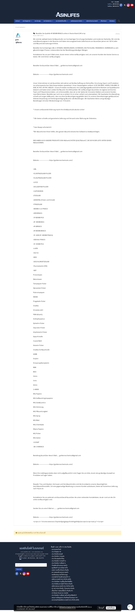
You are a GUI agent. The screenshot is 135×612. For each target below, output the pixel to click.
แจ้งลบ (117, 34)
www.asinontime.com (37, 552)
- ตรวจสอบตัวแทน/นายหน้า (60, 572)
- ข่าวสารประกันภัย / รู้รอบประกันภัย (62, 588)
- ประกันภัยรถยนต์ (57, 554)
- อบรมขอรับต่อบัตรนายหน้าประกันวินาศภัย (65, 600)
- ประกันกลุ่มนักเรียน (57, 558)
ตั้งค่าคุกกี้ (101, 608)
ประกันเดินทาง (48, 21)
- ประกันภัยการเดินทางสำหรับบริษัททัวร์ (64, 595)
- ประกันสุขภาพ (56, 551)
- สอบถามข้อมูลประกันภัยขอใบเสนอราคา (64, 597)
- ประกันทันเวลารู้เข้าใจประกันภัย (61, 584)
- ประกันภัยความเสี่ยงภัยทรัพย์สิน (61, 581)
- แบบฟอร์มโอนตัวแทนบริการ (60, 577)
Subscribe (18, 569)
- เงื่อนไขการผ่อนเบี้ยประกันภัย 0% (62, 590)
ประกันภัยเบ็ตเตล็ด (61, 21)
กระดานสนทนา (20, 27)
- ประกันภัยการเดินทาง (58, 563)
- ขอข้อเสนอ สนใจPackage (59, 574)
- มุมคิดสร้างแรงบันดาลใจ (59, 567)
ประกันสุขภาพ (27, 21)
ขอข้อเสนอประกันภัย (76, 21)
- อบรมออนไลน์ (56, 549)
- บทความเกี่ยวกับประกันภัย (60, 570)
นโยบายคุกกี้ (31, 609)
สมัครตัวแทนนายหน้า (92, 21)
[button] (119, 21)
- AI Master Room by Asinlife (59, 593)
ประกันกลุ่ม (38, 21)
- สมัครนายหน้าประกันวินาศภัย (61, 579)
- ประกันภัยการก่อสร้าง (58, 561)
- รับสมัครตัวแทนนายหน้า (59, 565)
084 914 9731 (40, 558)
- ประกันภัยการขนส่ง (57, 556)
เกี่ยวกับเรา (104, 21)
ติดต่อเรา (112, 21)
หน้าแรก (18, 21)
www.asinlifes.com (25, 552)
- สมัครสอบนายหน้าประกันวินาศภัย (62, 586)
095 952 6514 (116, 4)
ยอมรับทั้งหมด (111, 608)
